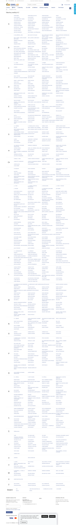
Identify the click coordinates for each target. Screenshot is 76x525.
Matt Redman (31, 298)
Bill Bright (30, 48)
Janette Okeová (31, 203)
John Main (58, 234)
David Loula (16, 85)
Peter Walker (45, 355)
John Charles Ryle (32, 232)
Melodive (58, 299)
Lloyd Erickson (59, 275)
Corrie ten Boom (31, 71)
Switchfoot (44, 427)
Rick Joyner (16, 390)
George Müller (31, 133)
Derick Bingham (31, 90)
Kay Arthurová (59, 255)
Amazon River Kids (46, 20)
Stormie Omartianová (18, 425)
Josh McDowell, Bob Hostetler (62, 243)
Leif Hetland (58, 270)
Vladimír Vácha (31, 466)
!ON (16, 488)
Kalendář (44, 250)
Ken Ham (30, 257)
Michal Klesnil (59, 304)
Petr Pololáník (59, 358)
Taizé (15, 435)
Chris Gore (44, 161)
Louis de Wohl (59, 278)
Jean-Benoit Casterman (19, 210)
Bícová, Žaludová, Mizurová (20, 48)
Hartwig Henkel (17, 148)
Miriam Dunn (58, 307)
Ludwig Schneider (46, 279)
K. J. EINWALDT (30, 250)
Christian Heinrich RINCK (33, 164)
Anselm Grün (31, 27)
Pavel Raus (30, 349)
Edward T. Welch (17, 104)
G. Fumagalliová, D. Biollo (33, 125)
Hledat (46, 4)
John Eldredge (31, 229)
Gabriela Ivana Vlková (60, 125)
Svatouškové (30, 427)
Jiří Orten (44, 217)
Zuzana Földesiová (32, 485)
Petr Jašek (44, 357)
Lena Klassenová (17, 272)
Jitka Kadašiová (31, 219)
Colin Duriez (44, 69)
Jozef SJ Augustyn (59, 245)
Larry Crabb (58, 267)
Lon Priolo (44, 278)
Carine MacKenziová (60, 62)
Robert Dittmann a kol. (61, 394)
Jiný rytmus (30, 216)
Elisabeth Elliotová (18, 108)
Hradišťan (44, 155)
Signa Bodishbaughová (19, 416)
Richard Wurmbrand (18, 394)
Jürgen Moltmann (46, 248)
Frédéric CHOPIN (59, 120)
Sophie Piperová (31, 420)
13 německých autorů (47, 488)
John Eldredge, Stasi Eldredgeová (46, 230)
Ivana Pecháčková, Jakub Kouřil (62, 174)
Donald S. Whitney (18, 95)
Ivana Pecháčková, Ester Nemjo (48, 174)
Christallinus (17, 164)
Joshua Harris (31, 245)
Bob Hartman (59, 51)
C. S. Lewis (16, 62)
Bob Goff (44, 51)
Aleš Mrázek (58, 17)
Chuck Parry (16, 165)
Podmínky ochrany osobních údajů (62, 501)
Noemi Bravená (31, 327)
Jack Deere (58, 188)
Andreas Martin (45, 22)
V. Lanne (15, 461)
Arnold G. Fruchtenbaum (61, 30)
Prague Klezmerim (60, 365)
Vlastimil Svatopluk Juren (47, 466)
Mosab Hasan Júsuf (32, 311)
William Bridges (17, 473)
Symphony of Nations (60, 427)
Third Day (16, 441)
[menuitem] (8, 7)
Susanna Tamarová (18, 427)
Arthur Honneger (18, 32)
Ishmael (57, 171)
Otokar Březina (17, 335)
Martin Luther (59, 294)
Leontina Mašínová (18, 273)
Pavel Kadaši (30, 346)
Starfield (44, 422)
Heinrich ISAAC (45, 149)
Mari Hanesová (45, 290)
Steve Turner (45, 424)
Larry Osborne (31, 268)
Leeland (43, 270)
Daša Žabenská (59, 82)
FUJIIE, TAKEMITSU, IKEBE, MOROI (48, 122)
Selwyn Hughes (59, 411)
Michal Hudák (45, 304)
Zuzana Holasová (45, 485)
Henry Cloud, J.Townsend (61, 151)
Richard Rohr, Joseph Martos (34, 391)
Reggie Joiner (17, 385)
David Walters (45, 87)
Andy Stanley (59, 23)
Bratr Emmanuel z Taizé (33, 54)
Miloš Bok (58, 305)
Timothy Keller (17, 444)
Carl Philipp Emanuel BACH (47, 64)
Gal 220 (15, 127)
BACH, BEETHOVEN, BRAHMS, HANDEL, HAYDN (47, 35)
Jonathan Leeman (31, 240)
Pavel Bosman (59, 343)
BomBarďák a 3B (17, 54)
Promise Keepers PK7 (32, 367)
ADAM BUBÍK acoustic (32, 15)
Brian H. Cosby (45, 56)
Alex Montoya (31, 18)
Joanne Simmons (17, 222)
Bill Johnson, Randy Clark (33, 49)
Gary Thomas (59, 129)
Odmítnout (44, 516)
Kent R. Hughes (45, 259)
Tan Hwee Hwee (31, 435)
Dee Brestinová (17, 88)
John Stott (58, 238)
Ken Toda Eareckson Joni (61, 257)
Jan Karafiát (16, 197)
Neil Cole (58, 321)
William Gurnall (31, 473)
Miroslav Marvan (17, 309)
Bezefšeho (44, 46)
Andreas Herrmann (32, 22)
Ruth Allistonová (31, 405)
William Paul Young (46, 473)
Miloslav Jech (45, 305)
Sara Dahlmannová (60, 410)
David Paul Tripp (31, 87)
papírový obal (59, 338)
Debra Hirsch (59, 87)
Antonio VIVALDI (17, 30)
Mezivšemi (30, 302)
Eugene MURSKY (31, 112)
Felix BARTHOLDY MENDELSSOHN (34, 115)
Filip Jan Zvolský (17, 117)
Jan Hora (30, 196)
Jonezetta (30, 242)
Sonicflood (16, 420)
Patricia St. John (31, 340)
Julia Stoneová (17, 248)
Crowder (16, 73)
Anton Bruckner (59, 27)
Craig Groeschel (45, 71)
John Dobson (17, 229)
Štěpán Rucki (16, 431)
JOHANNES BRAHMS (60, 225)
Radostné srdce (31, 379)
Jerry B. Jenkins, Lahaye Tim (47, 211)
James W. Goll (45, 192)
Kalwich (15, 252)
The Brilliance (45, 437)
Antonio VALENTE (59, 28)
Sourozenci (44, 420)
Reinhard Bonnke (45, 385)
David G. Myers (45, 83)
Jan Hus (57, 196)
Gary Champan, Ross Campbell (34, 127)
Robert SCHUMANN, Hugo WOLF (48, 396)
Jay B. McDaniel (17, 208)
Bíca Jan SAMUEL (59, 46)
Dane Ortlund (59, 77)
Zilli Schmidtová (45, 483)
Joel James (30, 223)
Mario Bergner (45, 293)
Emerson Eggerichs (60, 108)
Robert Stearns (59, 396)
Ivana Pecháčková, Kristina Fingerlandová (33, 177)
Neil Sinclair (16, 322)
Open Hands (58, 331)
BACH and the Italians (32, 35)
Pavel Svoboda (59, 349)
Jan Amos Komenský (46, 194)
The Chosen (44, 439)
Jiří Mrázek (30, 217)
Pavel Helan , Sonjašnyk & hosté (49, 345)
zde (21, 519)
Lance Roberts (45, 267)
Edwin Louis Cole (31, 104)
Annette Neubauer (60, 25)
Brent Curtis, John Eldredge (34, 56)
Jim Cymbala (44, 214)
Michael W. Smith (17, 304)
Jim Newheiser (59, 214)
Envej (43, 110)
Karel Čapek (44, 252)
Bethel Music (16, 46)
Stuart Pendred (31, 425)
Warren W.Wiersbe (46, 470)
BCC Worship (58, 40)
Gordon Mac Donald (46, 139)
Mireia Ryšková (31, 307)
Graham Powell (59, 139)
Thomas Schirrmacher (47, 441)
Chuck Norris (59, 164)
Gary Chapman (45, 127)
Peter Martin (16, 355)
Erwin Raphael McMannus (19, 112)
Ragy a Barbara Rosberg (47, 379)
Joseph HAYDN (31, 243)
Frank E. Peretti (45, 118)
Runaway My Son (17, 405)
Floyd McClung (31, 117)
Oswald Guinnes (31, 333)
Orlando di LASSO (17, 333)
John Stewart (45, 238)
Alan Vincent (30, 17)
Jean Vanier (44, 208)
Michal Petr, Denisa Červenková (20, 305)
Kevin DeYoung (17, 260)
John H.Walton (17, 232)
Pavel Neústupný (59, 346)
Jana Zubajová (59, 202)
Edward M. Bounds (60, 102)
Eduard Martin (59, 100)
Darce (29, 82)
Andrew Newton (31, 23)
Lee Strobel (16, 270)
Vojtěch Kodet (59, 466)
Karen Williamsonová (32, 254)
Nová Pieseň (16, 329)
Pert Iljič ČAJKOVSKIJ (60, 351)
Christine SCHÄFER (46, 164)
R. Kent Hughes (31, 376)
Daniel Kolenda (45, 80)
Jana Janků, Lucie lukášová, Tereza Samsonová (47, 200)
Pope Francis (44, 365)
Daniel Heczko (31, 80)
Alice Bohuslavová (18, 20)
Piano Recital (31, 362)
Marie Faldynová (31, 293)
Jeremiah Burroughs (60, 210)
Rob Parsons (44, 394)
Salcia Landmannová (46, 408)
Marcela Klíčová (45, 287)
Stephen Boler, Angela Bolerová (21, 424)
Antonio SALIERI (45, 28)
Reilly (29, 385)
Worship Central (17, 475)
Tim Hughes (30, 443)
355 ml (17, 490)
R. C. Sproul (16, 376)
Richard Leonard (59, 390)
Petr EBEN (58, 355)
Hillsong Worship (60, 154)
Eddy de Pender (17, 100)
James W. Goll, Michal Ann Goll (20, 194)
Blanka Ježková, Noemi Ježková (34, 51)
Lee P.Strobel (59, 268)
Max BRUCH (16, 299)
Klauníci (29, 262)
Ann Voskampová (45, 25)
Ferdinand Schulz (46, 115)
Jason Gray (44, 206)
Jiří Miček (16, 217)
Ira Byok (15, 171)
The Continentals (60, 437)
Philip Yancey (58, 360)
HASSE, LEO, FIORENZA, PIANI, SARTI (35, 148)
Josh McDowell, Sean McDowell (20, 245)
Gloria (15, 139)
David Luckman (31, 85)
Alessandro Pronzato (46, 17)
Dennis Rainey (45, 88)
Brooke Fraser (45, 58)
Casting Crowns (31, 67)
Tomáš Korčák (59, 446)
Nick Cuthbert (17, 325)
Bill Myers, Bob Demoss (61, 49)
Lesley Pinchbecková (32, 273)
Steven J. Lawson (59, 424)
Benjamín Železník (32, 43)
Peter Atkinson (31, 353)
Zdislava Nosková (31, 483)
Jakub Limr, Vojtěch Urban (61, 191)
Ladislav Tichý (31, 267)
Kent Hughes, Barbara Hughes (34, 259)
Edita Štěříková (45, 100)
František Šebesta (60, 118)
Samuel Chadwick (45, 410)
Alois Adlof (30, 20)
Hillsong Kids (31, 154)
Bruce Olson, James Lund (19, 59)
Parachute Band (17, 340)
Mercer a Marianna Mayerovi (20, 302)
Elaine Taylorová (31, 106)
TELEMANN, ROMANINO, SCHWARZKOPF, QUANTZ (18, 438)
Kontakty (57, 504)
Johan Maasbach (45, 223)
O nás (57, 502)
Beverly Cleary (31, 46)
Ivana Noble (16, 174)
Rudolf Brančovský (46, 404)
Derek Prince (16, 90)
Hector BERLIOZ (31, 149)
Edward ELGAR (45, 102)
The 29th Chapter (31, 437)
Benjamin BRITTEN (59, 42)
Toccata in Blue (45, 444)
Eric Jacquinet (59, 110)
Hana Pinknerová (45, 145)
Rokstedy (16, 400)
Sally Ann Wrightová (60, 408)
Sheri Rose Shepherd (32, 413)
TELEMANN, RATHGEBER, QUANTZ (62, 435)
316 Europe (58, 488)
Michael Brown (45, 302)
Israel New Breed (17, 173)
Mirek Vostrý (45, 307)
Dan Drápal (30, 77)
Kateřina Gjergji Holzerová (19, 255)
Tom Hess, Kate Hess (32, 446)
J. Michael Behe (45, 185)
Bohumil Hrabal (59, 53)
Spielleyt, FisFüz (59, 420)
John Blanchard (17, 228)
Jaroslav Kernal (31, 206)
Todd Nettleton (17, 446)
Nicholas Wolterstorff (19, 327)
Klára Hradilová (17, 262)
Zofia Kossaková (59, 483)
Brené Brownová (17, 56)
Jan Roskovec (59, 197)
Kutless (43, 264)
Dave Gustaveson (17, 83)
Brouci (57, 58)
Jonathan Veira (59, 240)
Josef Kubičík (58, 242)
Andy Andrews (45, 23)
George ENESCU (59, 132)
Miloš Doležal (17, 307)
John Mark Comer (17, 237)
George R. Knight (45, 133)
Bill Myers (44, 49)
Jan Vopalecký (31, 199)
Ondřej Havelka (31, 331)
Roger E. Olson (59, 397)
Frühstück (30, 122)
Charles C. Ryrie (17, 158)
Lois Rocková (17, 278)
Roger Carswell (45, 397)
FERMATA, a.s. (58, 115)
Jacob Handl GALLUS (18, 191)
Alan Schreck (17, 17)
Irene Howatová (45, 171)
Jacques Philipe (31, 191)
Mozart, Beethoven (46, 311)
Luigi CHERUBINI (59, 279)
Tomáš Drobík (45, 446)
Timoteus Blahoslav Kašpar (62, 443)
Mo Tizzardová (31, 309)
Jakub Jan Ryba (45, 191)
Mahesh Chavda (17, 287)
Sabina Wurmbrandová (19, 408)
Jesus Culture (31, 214)
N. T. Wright (16, 318)
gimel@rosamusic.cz (28, 502)
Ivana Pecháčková (31, 174)
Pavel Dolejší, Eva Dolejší (19, 345)
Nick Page (30, 325)
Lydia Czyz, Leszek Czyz (32, 281)
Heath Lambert (17, 149)
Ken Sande (44, 257)
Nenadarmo (44, 322)
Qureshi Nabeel (31, 372)
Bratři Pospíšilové (60, 54)
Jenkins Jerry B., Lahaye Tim (33, 210)
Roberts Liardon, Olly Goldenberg (18, 398)
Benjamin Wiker (17, 43)
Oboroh (15, 331)
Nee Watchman (45, 321)
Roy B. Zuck (30, 404)
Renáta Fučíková (59, 385)
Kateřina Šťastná (45, 255)
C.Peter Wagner (31, 62)
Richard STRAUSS (45, 391)
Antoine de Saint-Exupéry (47, 27)
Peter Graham (45, 353)
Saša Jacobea (44, 411)
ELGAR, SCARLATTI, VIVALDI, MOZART (49, 106)
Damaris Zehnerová (46, 76)
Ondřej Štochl (45, 331)
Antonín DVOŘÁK (17, 28)
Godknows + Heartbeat (33, 139)
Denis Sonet (30, 88)
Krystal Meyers (17, 264)
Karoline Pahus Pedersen (61, 254)
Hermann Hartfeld (18, 154)
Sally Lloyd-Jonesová (18, 410)
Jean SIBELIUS (30, 208)
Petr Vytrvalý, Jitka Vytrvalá (48, 360)
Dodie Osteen (31, 93)
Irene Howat (30, 171)
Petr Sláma (16, 360)
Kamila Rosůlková (32, 252)
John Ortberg (45, 237)
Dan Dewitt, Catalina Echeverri (20, 77)
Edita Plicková (31, 100)
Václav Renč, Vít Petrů (46, 461)
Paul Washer (44, 343)
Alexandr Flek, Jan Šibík (61, 18)
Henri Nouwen (31, 151)
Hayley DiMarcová (46, 148)
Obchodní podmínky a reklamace (36, 0)
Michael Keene (59, 302)
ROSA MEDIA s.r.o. (45, 402)
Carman (15, 67)
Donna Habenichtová (32, 95)
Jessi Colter (16, 214)
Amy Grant (58, 20)
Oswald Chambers (46, 333)
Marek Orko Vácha (32, 288)
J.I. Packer (16, 188)
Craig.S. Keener (59, 71)
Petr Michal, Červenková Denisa (20, 358)
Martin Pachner (31, 296)
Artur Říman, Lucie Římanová (34, 32)
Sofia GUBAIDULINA (46, 419)
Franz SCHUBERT (31, 120)
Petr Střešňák (31, 360)
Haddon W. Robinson (32, 145)
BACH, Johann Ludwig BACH (33, 37)
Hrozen (57, 155)
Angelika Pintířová (18, 25)
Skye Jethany (16, 419)
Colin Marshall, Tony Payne (62, 69)
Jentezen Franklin (46, 210)
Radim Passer (16, 379)
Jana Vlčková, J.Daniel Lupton (34, 202)
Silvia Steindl (45, 416)
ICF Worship (16, 168)
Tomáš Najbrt (17, 448)
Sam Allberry (31, 410)
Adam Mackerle (45, 15)
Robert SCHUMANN (32, 396)
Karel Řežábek (59, 252)
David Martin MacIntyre (47, 85)
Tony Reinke (44, 450)
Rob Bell (30, 394)
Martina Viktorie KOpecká (61, 296)
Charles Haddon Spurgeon (33, 158)
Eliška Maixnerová (46, 108)
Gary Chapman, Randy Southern (35, 129)
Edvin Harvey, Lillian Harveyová (34, 102)
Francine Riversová (60, 117)
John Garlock (59, 229)
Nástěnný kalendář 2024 (33, 321)
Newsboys (58, 322)
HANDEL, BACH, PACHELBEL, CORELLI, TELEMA (61, 146)
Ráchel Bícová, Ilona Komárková (21, 381)
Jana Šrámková (17, 202)
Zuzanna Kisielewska (60, 485)
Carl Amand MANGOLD (18, 64)
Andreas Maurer (59, 22)
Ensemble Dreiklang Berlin (33, 110)
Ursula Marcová (31, 457)
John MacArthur (17, 234)
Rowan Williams (17, 404)
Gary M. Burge (45, 129)
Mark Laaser (16, 294)
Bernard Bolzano (46, 43)
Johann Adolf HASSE (60, 223)
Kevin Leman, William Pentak (62, 260)
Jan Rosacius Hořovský (47, 197)
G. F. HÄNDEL (16, 125)
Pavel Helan (30, 345)
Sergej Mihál (16, 413)
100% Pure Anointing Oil (34, 488)
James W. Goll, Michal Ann (61, 192)
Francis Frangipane (18, 118)
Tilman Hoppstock (60, 441)
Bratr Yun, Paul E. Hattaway (48, 54)
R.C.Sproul (44, 376)
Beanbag (16, 42)
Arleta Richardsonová (47, 30)
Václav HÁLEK (30, 461)
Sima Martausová (59, 416)
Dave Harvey (30, 83)
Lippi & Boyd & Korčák (18, 275)
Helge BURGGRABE (59, 149)
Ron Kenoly (58, 400)
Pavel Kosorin (45, 346)
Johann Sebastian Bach (19, 225)
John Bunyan (30, 228)
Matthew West (45, 298)
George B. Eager (45, 132)
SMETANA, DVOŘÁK (31, 419)
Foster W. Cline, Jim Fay (47, 117)
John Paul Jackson (60, 237)
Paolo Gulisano (45, 338)
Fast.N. (15, 115)
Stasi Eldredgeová (60, 422)
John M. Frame (59, 232)
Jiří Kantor (58, 216)
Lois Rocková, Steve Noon (33, 278)
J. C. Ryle (15, 185)
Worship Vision (31, 475)
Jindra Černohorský (18, 216)
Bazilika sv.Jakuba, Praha (47, 40)
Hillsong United (45, 154)
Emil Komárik (17, 110)
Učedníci (16, 457)
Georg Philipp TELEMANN (33, 132)
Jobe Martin (58, 222)
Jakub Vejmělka (17, 192)
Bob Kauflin (30, 53)
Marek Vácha (58, 288)
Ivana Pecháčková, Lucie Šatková (63, 176)
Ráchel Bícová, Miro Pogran (34, 381)
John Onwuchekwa (32, 237)
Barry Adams (30, 40)
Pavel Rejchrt (45, 349)
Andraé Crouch (17, 22)
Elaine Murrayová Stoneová (20, 106)
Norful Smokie (45, 327)
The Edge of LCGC (17, 439)
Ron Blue (44, 400)
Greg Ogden (16, 140)
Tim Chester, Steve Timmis (47, 443)
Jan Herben (16, 196)
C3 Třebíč (44, 62)
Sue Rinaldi (58, 425)
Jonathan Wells (17, 242)
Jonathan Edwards (18, 240)
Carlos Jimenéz (59, 64)
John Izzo (44, 232)
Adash (57, 15)
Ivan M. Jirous (45, 173)
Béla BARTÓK (44, 42)
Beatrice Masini (31, 42)
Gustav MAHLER (17, 142)
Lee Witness (30, 270)
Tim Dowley (16, 443)
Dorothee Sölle (59, 95)
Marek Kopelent (59, 287)
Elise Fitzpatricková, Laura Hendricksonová (33, 109)
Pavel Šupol (16, 351)
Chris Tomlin (58, 161)
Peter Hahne (58, 353)
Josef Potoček (17, 243)
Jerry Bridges (59, 211)
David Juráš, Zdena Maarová (62, 83)
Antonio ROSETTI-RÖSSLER (33, 28)
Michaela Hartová (32, 304)
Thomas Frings (31, 441)
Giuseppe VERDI (45, 136)
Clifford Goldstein (32, 69)
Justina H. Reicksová (60, 248)
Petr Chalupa (30, 357)
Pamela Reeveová (31, 338)
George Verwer (17, 136)
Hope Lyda (30, 155)
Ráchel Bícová (59, 379)
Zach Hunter (16, 483)
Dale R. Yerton (17, 76)
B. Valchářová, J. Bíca (18, 35)
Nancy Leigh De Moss (18, 321)
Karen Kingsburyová (18, 254)
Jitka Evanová (17, 219)
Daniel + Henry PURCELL (19, 80)
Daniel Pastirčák (59, 80)
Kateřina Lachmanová (32, 255)
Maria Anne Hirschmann (61, 290)
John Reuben (30, 238)
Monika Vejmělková (60, 309)
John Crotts (44, 228)
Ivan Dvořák (30, 173)
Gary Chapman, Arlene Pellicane (63, 127)
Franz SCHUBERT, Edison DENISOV (49, 120)
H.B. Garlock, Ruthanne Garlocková (19, 146)
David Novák (16, 87)
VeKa (29, 463)
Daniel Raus (16, 82)
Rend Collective (17, 387)
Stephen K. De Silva (32, 424)
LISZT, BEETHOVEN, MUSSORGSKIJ (34, 275)
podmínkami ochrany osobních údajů (13, 509)
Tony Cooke (16, 450)
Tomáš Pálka (30, 448)
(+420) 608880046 (27, 504)
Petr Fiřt (16, 357)
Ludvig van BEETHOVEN (32, 279)
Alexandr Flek (45, 18)
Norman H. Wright (60, 327)
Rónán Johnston (17, 402)
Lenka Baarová (31, 272)
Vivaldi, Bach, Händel (18, 466)
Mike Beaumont (31, 305)
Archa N (29, 30)
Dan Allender (59, 76)
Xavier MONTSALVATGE (18, 479)
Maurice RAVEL (59, 298)
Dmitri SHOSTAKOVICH (46, 90)
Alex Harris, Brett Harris (19, 18)
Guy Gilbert (30, 142)
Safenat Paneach (31, 408)
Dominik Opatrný (59, 93)
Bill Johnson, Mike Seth (19, 49)
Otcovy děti (58, 333)
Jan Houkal (44, 196)
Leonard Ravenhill (60, 272)
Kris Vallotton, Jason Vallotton (63, 262)
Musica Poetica (31, 314)
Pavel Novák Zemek (18, 349)
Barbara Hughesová (18, 40)
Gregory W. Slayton (46, 140)
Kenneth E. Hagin (17, 259)
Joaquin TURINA (31, 222)
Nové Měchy (30, 329)
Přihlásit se (9, 512)
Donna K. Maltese (46, 95)
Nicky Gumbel (59, 325)
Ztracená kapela (17, 485)
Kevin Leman (44, 260)
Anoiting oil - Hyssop (18, 27)
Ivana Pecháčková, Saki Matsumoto (19, 182)
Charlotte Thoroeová (18, 161)
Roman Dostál (31, 400)
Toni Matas (58, 448)
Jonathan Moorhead (46, 240)
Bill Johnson (44, 48)
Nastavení (23, 522)
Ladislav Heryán (17, 267)
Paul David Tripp (17, 343)
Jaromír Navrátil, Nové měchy (20, 206)
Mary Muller (16, 298)
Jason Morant (59, 206)
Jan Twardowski (17, 199)
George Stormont (60, 133)
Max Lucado (30, 299)
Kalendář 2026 (59, 250)
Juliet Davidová (31, 248)
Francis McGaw (31, 118)
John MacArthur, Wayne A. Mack (49, 234)
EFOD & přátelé (59, 104)
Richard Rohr (17, 391)
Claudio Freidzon (17, 69)
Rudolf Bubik (59, 404)
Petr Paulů (30, 358)
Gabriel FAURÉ (45, 125)
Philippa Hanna (17, 362)
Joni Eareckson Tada (46, 242)
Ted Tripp (44, 435)
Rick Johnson (59, 387)
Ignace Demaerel (31, 168)
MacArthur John (45, 284)
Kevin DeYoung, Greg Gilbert (34, 260)
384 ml (30, 490)
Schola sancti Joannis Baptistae (49, 413)
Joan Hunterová (45, 219)
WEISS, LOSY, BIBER (59, 470)
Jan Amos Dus (31, 194)
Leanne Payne (45, 268)
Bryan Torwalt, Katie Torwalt (48, 59)
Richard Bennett (31, 390)
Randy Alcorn (59, 381)
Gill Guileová (30, 136)
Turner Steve (16, 453)
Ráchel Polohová (45, 381)
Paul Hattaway (31, 343)
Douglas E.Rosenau (18, 97)
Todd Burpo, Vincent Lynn (61, 444)
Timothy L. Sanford (32, 444)
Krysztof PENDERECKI (32, 264)
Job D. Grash (44, 222)
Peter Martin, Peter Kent (33, 355)
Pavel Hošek (58, 345)
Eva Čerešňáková (45, 112)
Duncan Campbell (31, 97)
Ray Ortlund (30, 383)
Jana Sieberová (59, 199)
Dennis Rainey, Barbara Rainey (62, 88)
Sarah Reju (16, 411)
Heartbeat (58, 148)
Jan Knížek (30, 197)
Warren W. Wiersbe (32, 470)
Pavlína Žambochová (32, 351)
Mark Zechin (44, 294)
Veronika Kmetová (46, 463)
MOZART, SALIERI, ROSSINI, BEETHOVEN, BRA (61, 312)
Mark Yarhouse (31, 294)
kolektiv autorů (45, 262)
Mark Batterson (59, 293)
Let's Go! (44, 273)
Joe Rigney (16, 223)
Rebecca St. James (45, 383)
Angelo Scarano (31, 25)
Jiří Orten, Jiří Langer (60, 217)
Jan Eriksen (58, 194)
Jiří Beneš (44, 216)
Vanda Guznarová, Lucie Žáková (62, 461)
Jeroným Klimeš (31, 211)
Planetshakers (31, 365)
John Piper (16, 238)
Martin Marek (17, 296)
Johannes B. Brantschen (47, 225)
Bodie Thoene (45, 53)
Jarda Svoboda (45, 203)
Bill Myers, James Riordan (19, 51)
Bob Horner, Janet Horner (19, 53)
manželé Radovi (31, 287)
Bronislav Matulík (32, 58)
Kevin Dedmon (59, 259)
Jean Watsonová (59, 208)
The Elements (31, 439)
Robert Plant (17, 396)
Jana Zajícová (45, 202)
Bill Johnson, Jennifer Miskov (62, 48)
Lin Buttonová (59, 273)
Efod (43, 104)
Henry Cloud (44, 151)
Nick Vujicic (44, 325)
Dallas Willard (31, 76)
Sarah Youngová (31, 411)
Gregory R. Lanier (31, 140)
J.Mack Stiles (30, 188)
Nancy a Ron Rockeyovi (61, 318)
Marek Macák (17, 288)
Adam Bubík (16, 15)
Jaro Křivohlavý (59, 203)
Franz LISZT (16, 120)
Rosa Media (30, 402)
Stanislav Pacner (17, 422)
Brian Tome (16, 58)
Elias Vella (58, 106)
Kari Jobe (44, 254)
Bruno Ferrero (31, 59)
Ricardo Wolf (45, 387)
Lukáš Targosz (17, 281)
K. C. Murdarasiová (18, 250)
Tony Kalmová (31, 450)
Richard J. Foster (45, 390)
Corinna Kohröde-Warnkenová (20, 71)
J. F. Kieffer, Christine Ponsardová (32, 186)
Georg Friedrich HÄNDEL (19, 132)
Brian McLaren (59, 56)
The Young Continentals (61, 439)
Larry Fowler (17, 268)
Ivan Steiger (58, 173)
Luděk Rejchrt (17, 279)
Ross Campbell (59, 402)
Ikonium (43, 168)
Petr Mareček (59, 357)
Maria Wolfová (17, 293)
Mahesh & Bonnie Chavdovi (61, 284)
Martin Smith (45, 296)
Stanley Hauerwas (32, 422)
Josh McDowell (45, 243)
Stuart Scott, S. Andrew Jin (48, 425)
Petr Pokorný (45, 358)
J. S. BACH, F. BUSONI (60, 185)
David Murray (59, 85)
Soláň (57, 419)
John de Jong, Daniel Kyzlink (62, 228)
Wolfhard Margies (60, 473)
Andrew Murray (17, 23)
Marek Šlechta (45, 288)
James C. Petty (31, 192)
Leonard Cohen (45, 272)
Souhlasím (52, 516)
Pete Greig (16, 353)
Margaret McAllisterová (33, 290)
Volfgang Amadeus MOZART (19, 467)
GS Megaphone (59, 140)
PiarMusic (44, 362)
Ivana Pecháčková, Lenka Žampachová (47, 177)
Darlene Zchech (45, 82)
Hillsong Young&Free (18, 155)
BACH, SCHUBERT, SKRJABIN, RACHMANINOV (47, 38)
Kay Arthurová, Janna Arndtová (21, 257)
